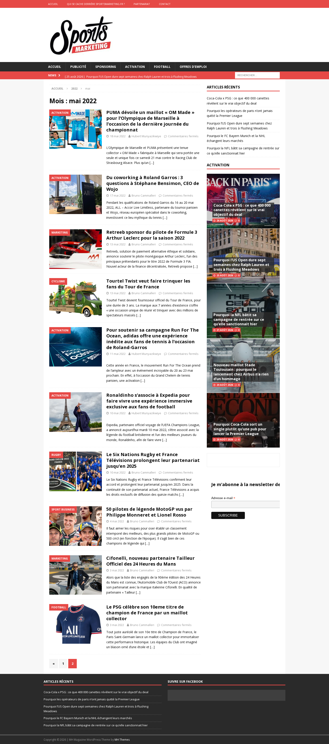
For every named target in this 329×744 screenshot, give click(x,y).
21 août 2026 (225, 330)
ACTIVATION (218, 165)
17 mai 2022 (118, 195)
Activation (135, 66)
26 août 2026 (225, 220)
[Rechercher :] (257, 75)
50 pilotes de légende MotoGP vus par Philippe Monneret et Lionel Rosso (149, 512)
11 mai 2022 (118, 354)
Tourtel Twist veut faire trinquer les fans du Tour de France (148, 284)
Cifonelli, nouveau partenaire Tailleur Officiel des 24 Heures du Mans (150, 561)
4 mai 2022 (117, 521)
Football (162, 66)
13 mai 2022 (118, 244)
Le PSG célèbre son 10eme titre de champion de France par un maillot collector (147, 613)
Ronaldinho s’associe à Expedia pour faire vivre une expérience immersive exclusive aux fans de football (149, 401)
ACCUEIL (53, 4)
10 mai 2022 (118, 413)
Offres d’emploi (193, 66)
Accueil (54, 66)
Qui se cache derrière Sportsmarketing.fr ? (96, 4)
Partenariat (142, 4)
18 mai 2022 (118, 136)
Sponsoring (105, 66)
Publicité (78, 66)
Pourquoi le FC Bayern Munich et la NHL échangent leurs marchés (88, 718)
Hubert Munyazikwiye (146, 136)
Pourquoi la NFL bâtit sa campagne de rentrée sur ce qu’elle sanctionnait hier (239, 319)
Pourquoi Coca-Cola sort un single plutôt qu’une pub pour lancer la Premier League (240, 429)
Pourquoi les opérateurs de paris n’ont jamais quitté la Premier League (92, 699)
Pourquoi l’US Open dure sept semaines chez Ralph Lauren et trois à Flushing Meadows (241, 264)
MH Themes (122, 740)
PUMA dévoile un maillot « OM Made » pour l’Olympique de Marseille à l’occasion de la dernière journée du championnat (150, 121)
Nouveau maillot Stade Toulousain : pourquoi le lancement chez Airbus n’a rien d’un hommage (241, 371)
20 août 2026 (225, 384)
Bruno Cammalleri (144, 195)
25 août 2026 (225, 275)
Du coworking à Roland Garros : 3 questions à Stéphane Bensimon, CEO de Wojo (152, 183)
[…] (152, 163)
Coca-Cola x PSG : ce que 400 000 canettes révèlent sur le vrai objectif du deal (242, 210)
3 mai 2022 (117, 570)
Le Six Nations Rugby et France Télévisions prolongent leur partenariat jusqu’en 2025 (153, 460)
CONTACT (165, 4)
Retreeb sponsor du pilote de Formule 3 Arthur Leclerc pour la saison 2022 (151, 235)
